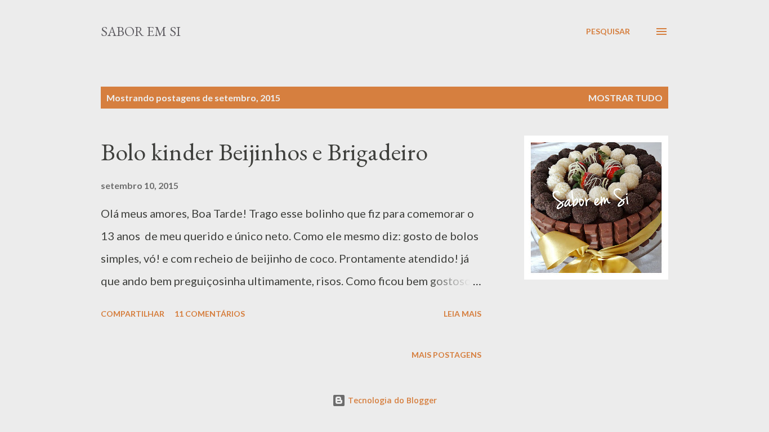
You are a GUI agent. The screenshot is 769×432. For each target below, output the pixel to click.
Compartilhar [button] (132, 313)
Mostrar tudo (625, 97)
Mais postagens (446, 354)
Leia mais (462, 313)
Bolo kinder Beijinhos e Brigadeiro (264, 152)
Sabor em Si (141, 31)
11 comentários (210, 313)
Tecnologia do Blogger (391, 400)
